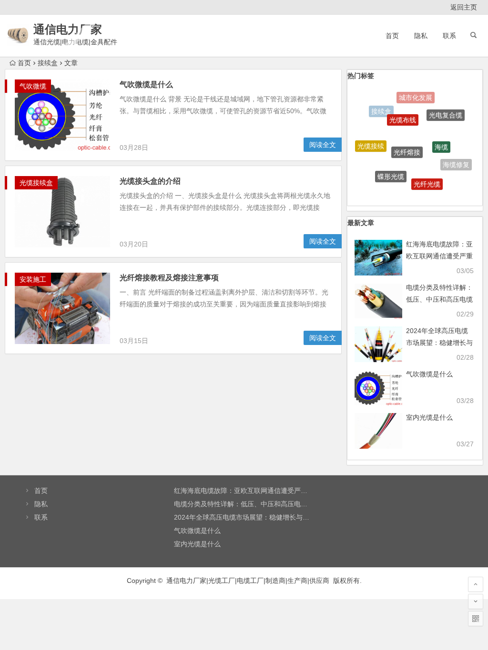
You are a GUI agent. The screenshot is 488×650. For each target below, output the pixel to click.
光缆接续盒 (36, 183)
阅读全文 (322, 144)
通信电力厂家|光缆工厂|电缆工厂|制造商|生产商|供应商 (247, 580)
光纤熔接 (407, 141)
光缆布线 (402, 112)
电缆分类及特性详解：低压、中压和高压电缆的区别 (439, 299)
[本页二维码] (475, 618)
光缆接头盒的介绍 (150, 181)
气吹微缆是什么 (146, 84)
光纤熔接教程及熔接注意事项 (169, 278)
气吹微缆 (33, 86)
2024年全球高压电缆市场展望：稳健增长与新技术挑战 (439, 342)
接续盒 (381, 110)
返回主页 (463, 7)
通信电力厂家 (67, 29)
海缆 (441, 138)
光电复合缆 (445, 111)
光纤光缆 (427, 178)
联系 (449, 35)
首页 (392, 35)
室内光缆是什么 (429, 417)
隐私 (420, 35)
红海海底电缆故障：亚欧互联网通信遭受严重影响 (439, 256)
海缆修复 (456, 162)
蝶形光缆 (390, 170)
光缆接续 (370, 142)
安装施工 (33, 279)
